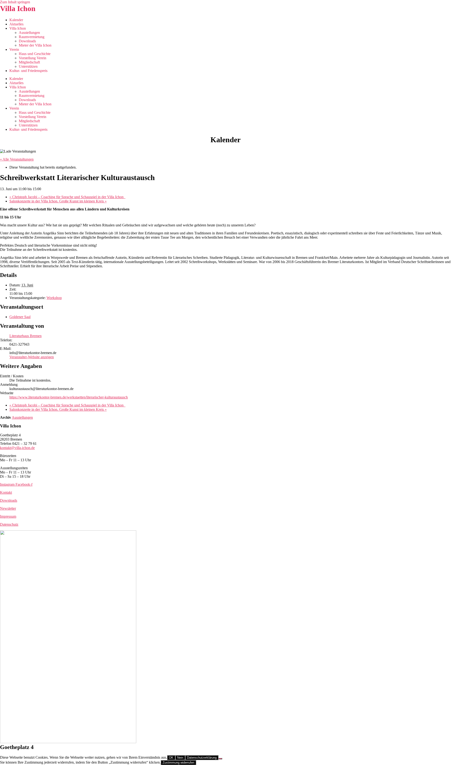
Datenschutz (9, 524)
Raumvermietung (31, 37)
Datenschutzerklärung (202, 757)
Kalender (16, 20)
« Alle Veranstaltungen (17, 159)
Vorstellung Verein (32, 58)
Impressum (8, 516)
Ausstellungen (29, 33)
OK (171, 757)
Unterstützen (28, 66)
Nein (180, 757)
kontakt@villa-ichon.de (17, 448)
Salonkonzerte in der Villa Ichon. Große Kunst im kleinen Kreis (58, 201)
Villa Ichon (17, 8)
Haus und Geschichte (35, 54)
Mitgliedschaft (29, 62)
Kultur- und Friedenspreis (28, 71)
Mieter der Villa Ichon (35, 45)
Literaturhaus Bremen (25, 336)
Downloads (27, 41)
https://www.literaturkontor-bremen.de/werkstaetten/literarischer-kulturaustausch (68, 397)
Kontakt (6, 492)
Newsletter (8, 508)
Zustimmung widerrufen (178, 762)
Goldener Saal (20, 317)
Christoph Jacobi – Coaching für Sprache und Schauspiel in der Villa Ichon (67, 197)
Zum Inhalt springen (15, 2)
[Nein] (220, 758)
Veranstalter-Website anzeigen (31, 357)
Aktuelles (16, 24)
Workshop (54, 298)
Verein (14, 49)
